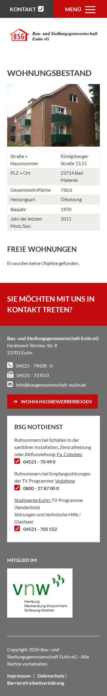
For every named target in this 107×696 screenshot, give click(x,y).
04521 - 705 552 (39, 529)
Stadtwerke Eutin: (33, 500)
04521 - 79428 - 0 (34, 365)
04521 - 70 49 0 (38, 461)
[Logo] (53, 35)
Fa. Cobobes (69, 454)
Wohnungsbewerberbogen (56, 401)
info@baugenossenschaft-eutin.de (50, 384)
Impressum (19, 675)
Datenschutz (50, 675)
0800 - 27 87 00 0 (40, 488)
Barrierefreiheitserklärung (35, 683)
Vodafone (65, 480)
